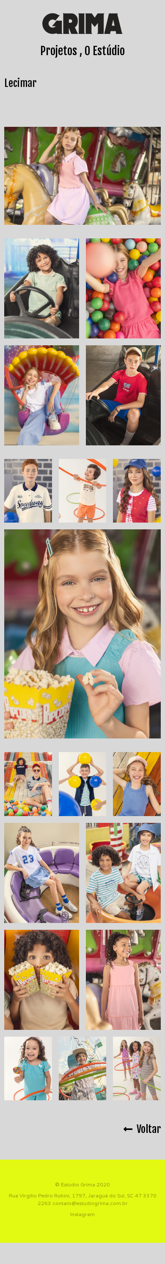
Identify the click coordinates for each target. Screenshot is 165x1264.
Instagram (82, 1214)
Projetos (58, 51)
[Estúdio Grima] (82, 23)
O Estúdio (105, 51)
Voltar (146, 1129)
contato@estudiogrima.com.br (90, 1203)
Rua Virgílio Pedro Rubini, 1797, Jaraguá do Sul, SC (71, 1195)
